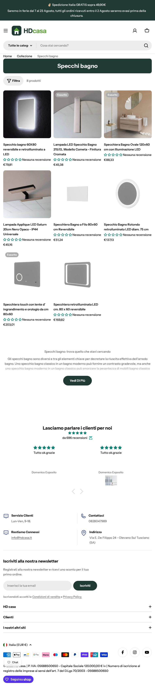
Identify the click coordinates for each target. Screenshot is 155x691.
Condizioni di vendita (46, 597)
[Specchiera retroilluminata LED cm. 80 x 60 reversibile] (77, 274)
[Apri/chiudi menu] (5, 30)
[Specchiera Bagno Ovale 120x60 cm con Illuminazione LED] (128, 114)
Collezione (24, 56)
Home (7, 56)
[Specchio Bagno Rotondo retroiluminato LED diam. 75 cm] (128, 194)
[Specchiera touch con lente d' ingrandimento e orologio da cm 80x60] (27, 274)
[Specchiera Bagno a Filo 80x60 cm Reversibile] (77, 194)
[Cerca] (146, 45)
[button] (74, 491)
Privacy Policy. (72, 597)
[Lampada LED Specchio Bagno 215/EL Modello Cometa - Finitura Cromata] (77, 114)
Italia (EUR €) (18, 645)
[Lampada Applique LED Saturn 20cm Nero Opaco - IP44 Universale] (27, 194)
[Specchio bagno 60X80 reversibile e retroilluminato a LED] (27, 114)
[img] (77, 433)
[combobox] (77, 45)
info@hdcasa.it (21, 538)
